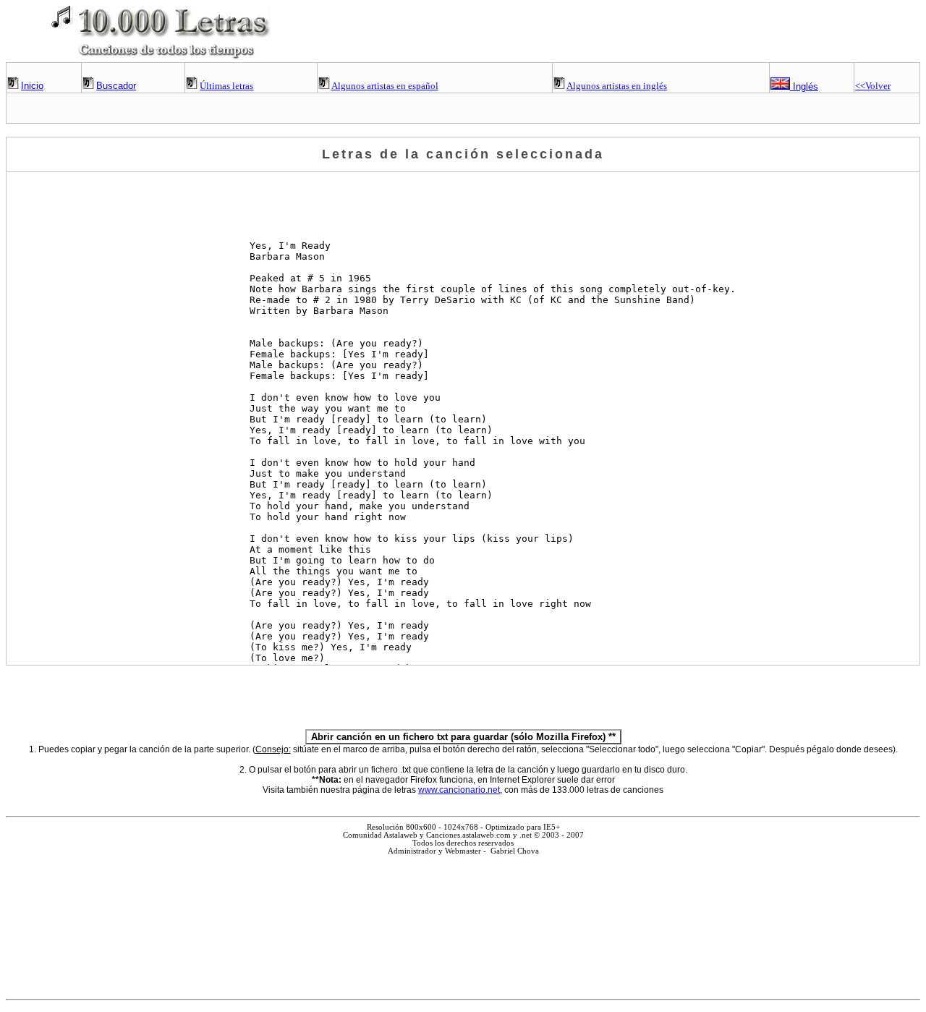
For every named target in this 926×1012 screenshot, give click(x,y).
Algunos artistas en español (384, 85)
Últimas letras (226, 85)
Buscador (116, 85)
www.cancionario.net (459, 790)
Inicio (32, 85)
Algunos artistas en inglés (616, 85)
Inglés (804, 86)
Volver (873, 85)
